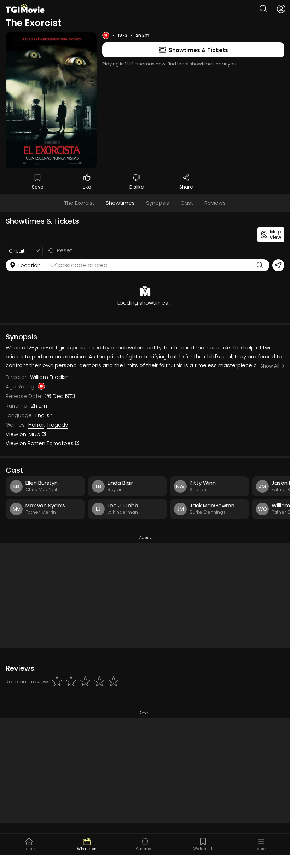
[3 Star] (85, 681)
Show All (269, 366)
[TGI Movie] (25, 8)
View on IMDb (24, 434)
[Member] (281, 9)
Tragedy (57, 424)
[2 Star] (71, 681)
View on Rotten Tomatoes (40, 443)
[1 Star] (57, 681)
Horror (36, 424)
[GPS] (278, 265)
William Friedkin (49, 377)
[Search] (263, 9)
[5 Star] (113, 681)
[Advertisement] (145, 595)
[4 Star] (99, 681)
